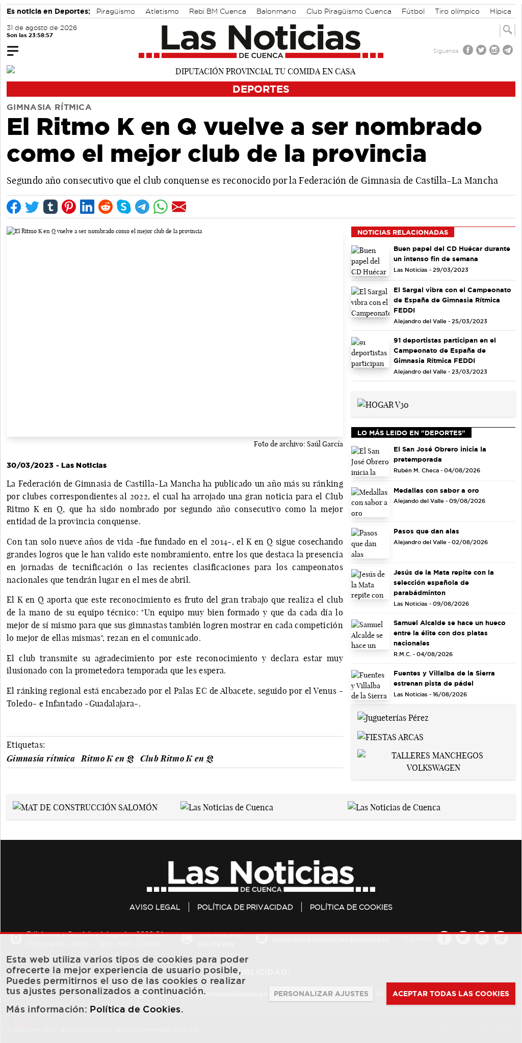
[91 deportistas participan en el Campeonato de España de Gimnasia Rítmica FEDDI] (370, 352)
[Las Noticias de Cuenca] (261, 41)
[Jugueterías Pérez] (393, 717)
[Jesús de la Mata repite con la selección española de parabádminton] (370, 584)
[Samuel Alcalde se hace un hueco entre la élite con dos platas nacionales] (370, 634)
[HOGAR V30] (383, 404)
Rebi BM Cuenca (217, 11)
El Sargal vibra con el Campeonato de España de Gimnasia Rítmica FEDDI (452, 300)
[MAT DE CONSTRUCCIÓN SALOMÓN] (85, 806)
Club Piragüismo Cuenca (349, 11)
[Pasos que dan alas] (370, 543)
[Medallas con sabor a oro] (370, 502)
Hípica (500, 11)
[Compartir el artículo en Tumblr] (50, 207)
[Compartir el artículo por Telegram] (142, 207)
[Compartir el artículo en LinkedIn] (87, 207)
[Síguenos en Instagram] (495, 51)
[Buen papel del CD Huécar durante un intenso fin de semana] (370, 260)
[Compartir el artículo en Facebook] (14, 207)
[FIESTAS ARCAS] (390, 736)
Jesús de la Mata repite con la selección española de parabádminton (444, 582)
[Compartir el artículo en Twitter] (32, 207)
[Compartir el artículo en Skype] (124, 207)
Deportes (261, 89)
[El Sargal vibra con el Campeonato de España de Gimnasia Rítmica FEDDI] (370, 302)
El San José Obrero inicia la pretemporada (440, 454)
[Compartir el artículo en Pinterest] (69, 207)
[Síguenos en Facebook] (469, 51)
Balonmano (276, 11)
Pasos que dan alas (426, 530)
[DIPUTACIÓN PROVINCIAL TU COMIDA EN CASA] (261, 70)
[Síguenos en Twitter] (482, 51)
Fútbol (413, 11)
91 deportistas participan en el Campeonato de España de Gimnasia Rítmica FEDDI (445, 350)
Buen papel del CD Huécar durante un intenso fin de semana (452, 253)
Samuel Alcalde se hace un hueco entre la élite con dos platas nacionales (450, 632)
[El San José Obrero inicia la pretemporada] (370, 461)
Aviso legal (154, 907)
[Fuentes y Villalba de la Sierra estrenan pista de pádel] (370, 685)
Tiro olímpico (457, 11)
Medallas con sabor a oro (436, 490)
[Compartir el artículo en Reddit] (105, 207)
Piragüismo (115, 11)
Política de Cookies (351, 907)
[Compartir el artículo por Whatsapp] (160, 207)
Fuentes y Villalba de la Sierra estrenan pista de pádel (444, 678)
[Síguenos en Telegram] (508, 51)
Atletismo (162, 11)
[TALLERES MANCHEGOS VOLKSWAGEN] (433, 760)
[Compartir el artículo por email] (179, 207)
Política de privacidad (245, 907)
